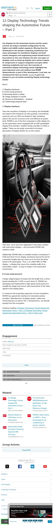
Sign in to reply (18, 325)
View (50, 521)
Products (4, 495)
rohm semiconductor (14, 379)
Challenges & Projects (8, 489)
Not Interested (13, 521)
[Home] (9, 8)
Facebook (20, 466)
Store (3, 500)
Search (32, 8)
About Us (4, 505)
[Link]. (31, 75)
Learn (3, 479)
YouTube (45, 466)
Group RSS (26, 450)
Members (4, 474)
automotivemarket (13, 372)
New (50, 14)
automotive (11, 376)
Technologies (5, 484)
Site (27, 8)
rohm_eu (11, 36)
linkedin (32, 466)
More (7, 13)
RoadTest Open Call (17, 506)
